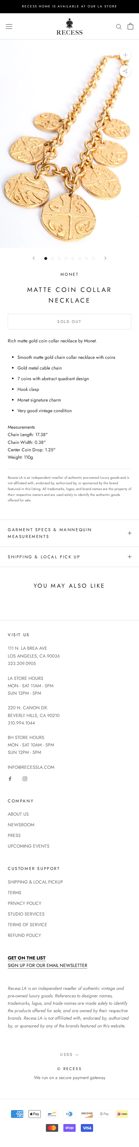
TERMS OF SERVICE (27, 924)
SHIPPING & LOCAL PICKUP (35, 882)
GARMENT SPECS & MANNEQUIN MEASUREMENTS (50, 533)
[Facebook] (10, 778)
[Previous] (34, 258)
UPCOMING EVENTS (28, 846)
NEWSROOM (21, 824)
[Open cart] (130, 26)
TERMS (14, 892)
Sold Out (69, 322)
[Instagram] (25, 778)
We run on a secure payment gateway (69, 1077)
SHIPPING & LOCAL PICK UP (44, 557)
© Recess (69, 1069)
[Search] (119, 26)
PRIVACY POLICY (24, 903)
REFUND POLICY (24, 935)
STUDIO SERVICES (26, 914)
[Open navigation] (9, 26)
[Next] (105, 258)
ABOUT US (18, 814)
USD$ (66, 1054)
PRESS (14, 835)
